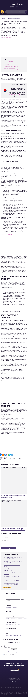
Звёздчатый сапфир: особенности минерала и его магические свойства (13, 529)
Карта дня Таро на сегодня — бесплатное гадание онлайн (11, 583)
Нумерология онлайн (11, 628)
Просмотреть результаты (14, 651)
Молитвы (8, 611)
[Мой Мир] (5, 455)
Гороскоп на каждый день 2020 (17, 94)
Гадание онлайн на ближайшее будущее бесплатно (11, 577)
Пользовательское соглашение (15, 675)
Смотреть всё (7, 587)
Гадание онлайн (10, 593)
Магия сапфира (7, 64)
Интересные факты (8, 61)
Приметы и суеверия (11, 622)
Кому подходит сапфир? (9, 68)
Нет (4, 646)
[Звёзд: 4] (16, 458)
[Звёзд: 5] (20, 458)
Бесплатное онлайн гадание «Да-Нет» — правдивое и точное (13, 558)
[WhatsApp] (8, 455)
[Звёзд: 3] (11, 458)
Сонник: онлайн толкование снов (15, 617)
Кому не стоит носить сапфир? (11, 69)
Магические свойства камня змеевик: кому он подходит (13, 496)
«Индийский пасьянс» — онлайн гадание (12, 565)
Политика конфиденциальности (14, 665)
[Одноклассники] (3, 455)
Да (4, 645)
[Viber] (6, 455)
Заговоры (8, 605)
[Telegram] (12, 455)
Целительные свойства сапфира (11, 66)
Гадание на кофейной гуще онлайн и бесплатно (13, 573)
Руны (7, 633)
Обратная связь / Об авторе (14, 663)
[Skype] (10, 455)
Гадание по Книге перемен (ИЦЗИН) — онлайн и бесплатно (13, 562)
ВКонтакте (12, 681)
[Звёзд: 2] (7, 458)
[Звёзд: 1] (2, 458)
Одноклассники (15, 681)
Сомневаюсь (7, 647)
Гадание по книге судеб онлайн (11, 580)
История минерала (8, 63)
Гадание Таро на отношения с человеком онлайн (11, 569)
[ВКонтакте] (1, 455)
